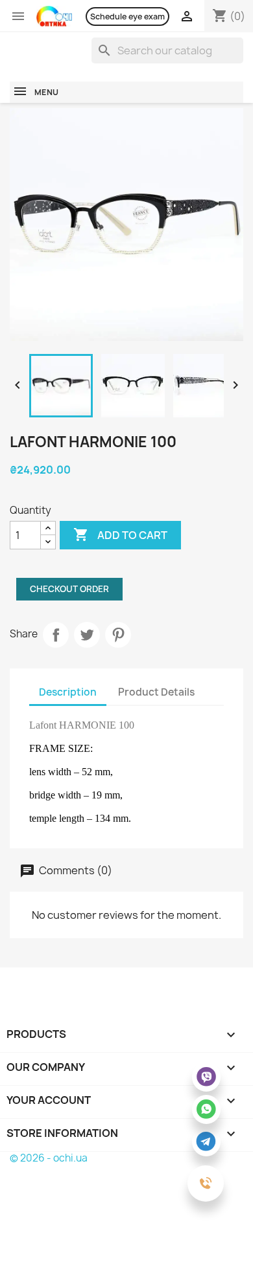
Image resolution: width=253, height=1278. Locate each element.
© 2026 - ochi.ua (49, 1158)
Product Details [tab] (156, 692)
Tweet (87, 635)
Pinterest (118, 635)
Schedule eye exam (127, 16)
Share (56, 635)
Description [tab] (68, 692)
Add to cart (120, 534)
